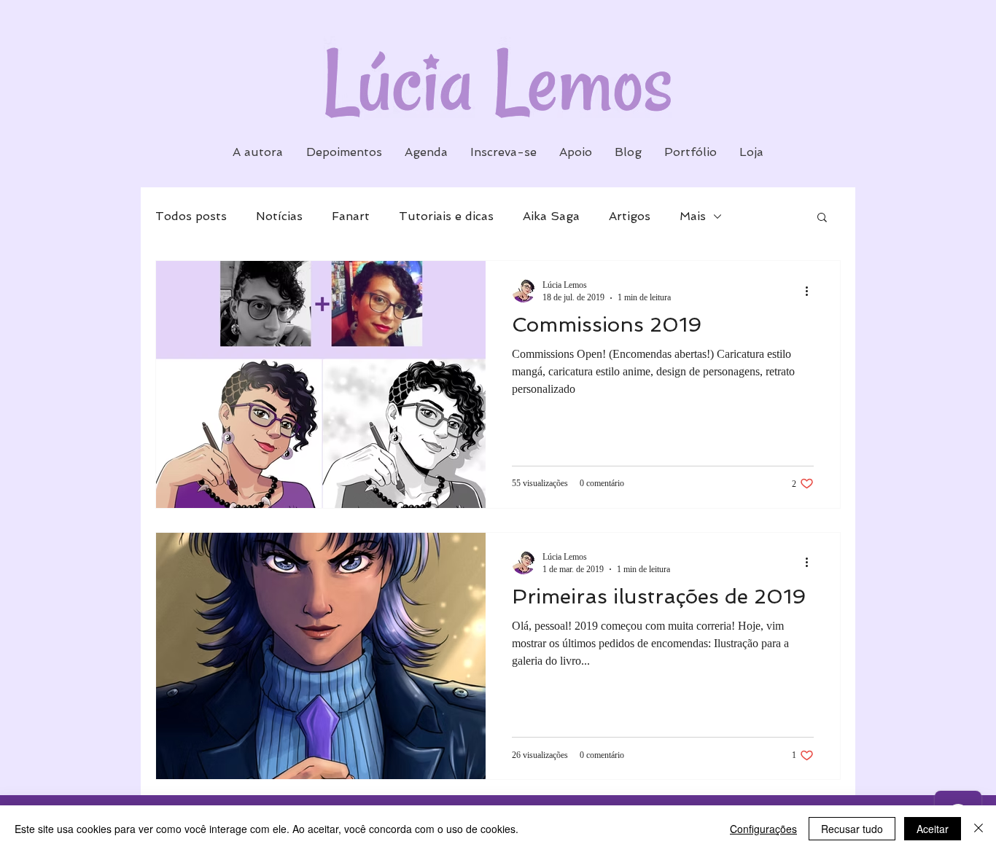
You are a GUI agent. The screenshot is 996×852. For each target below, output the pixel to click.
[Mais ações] (811, 291)
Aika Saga (551, 216)
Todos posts (191, 216)
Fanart (351, 216)
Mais (693, 216)
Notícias (279, 216)
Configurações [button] (763, 828)
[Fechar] (978, 828)
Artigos (629, 216)
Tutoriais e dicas (446, 216)
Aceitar (933, 828)
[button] (822, 218)
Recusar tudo (852, 828)
